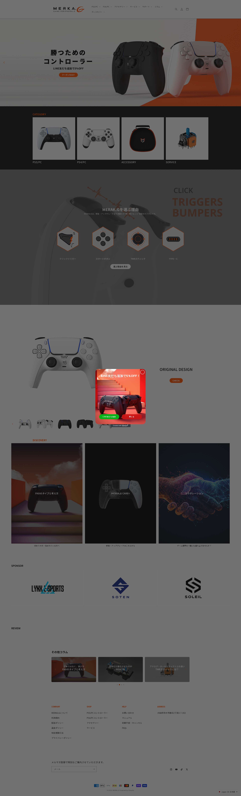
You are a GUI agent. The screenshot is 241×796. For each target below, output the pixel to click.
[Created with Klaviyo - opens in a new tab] (120, 425)
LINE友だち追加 (109, 417)
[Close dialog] (142, 372)
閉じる (131, 417)
